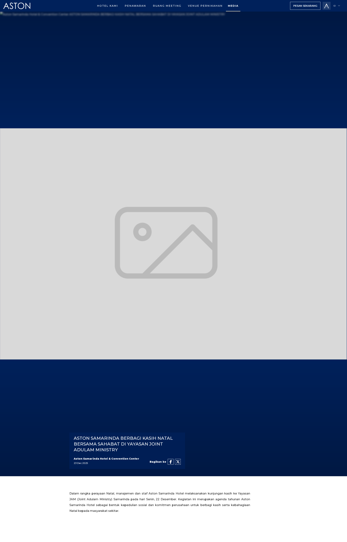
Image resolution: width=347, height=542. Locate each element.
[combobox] (337, 5)
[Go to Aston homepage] (17, 10)
